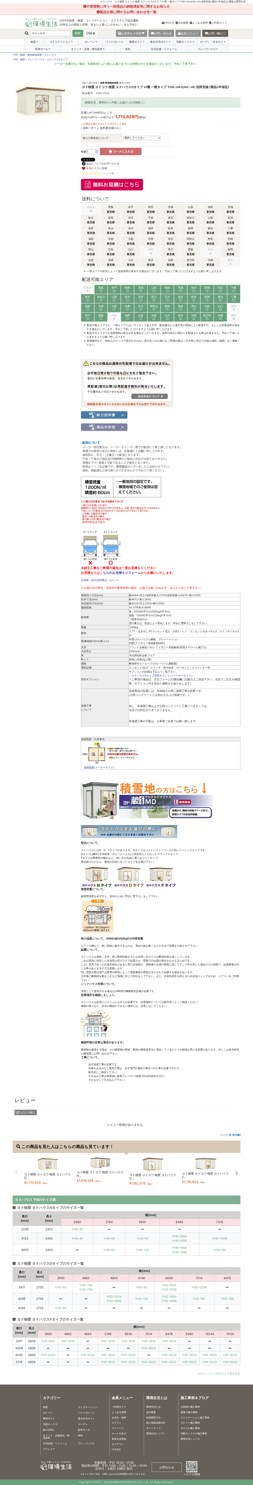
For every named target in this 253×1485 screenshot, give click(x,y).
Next (236, 1173)
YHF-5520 (209, 1355)
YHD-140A (169, 1296)
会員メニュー (189, 33)
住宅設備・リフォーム (164, 48)
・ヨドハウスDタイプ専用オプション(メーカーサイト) (160, 675)
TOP (15, 54)
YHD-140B (169, 1301)
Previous (16, 1172)
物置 (33, 41)
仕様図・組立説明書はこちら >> (100, 580)
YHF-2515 (68, 1341)
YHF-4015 (149, 1341)
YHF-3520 (128, 1355)
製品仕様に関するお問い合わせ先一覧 (128, 12)
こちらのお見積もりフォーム (120, 573)
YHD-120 (141, 1299)
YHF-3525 (128, 1362)
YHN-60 (109, 1238)
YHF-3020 (108, 1355)
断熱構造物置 (34, 54)
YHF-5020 (189, 1355)
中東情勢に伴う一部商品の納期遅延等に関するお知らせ (128, 6)
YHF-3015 (108, 1341)
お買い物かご (217, 33)
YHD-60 (60, 1287)
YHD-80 (60, 1308)
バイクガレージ (114, 41)
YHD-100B (114, 1301)
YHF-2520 (88, 1355)
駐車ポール (41, 49)
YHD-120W (199, 1287)
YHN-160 (219, 1250)
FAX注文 (169, 22)
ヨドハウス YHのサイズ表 (35, 1200)
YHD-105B (169, 1289)
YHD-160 (199, 1299)
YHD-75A (86, 1285)
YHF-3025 (108, 1362)
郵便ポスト (135, 41)
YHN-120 (142, 1250)
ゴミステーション (60, 41)
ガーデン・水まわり (211, 41)
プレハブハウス (207, 49)
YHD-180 (227, 1299)
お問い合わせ (163, 33)
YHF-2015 (48, 1341)
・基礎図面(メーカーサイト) (97, 767)
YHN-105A (179, 1236)
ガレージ (89, 41)
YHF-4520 (169, 1355)
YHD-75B (85, 1289)
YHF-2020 (48, 1355)
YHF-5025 (189, 1362)
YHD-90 (141, 1287)
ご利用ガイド (219, 22)
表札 (127, 48)
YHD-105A (169, 1285)
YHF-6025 (230, 1362)
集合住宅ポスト (159, 41)
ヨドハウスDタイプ (57, 59)
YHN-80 (109, 1250)
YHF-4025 (148, 1362)
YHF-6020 (230, 1355)
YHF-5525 (209, 1362)
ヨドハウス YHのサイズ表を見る (220, 1373)
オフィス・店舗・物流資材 (86, 49)
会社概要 (183, 22)
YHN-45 (77, 1238)
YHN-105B (179, 1240)
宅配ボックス (184, 41)
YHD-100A (113, 1296)
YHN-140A (179, 1248)
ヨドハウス (50, 54)
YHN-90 (142, 1238)
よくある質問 (200, 22)
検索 (78, 33)
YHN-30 (77, 1229)
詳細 (89, 33)
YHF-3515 (128, 1341)
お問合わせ (166, 1467)
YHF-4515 (169, 1341)
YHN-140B (179, 1252)
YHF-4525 (169, 1362)
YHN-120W (219, 1238)
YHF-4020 (148, 1348)
